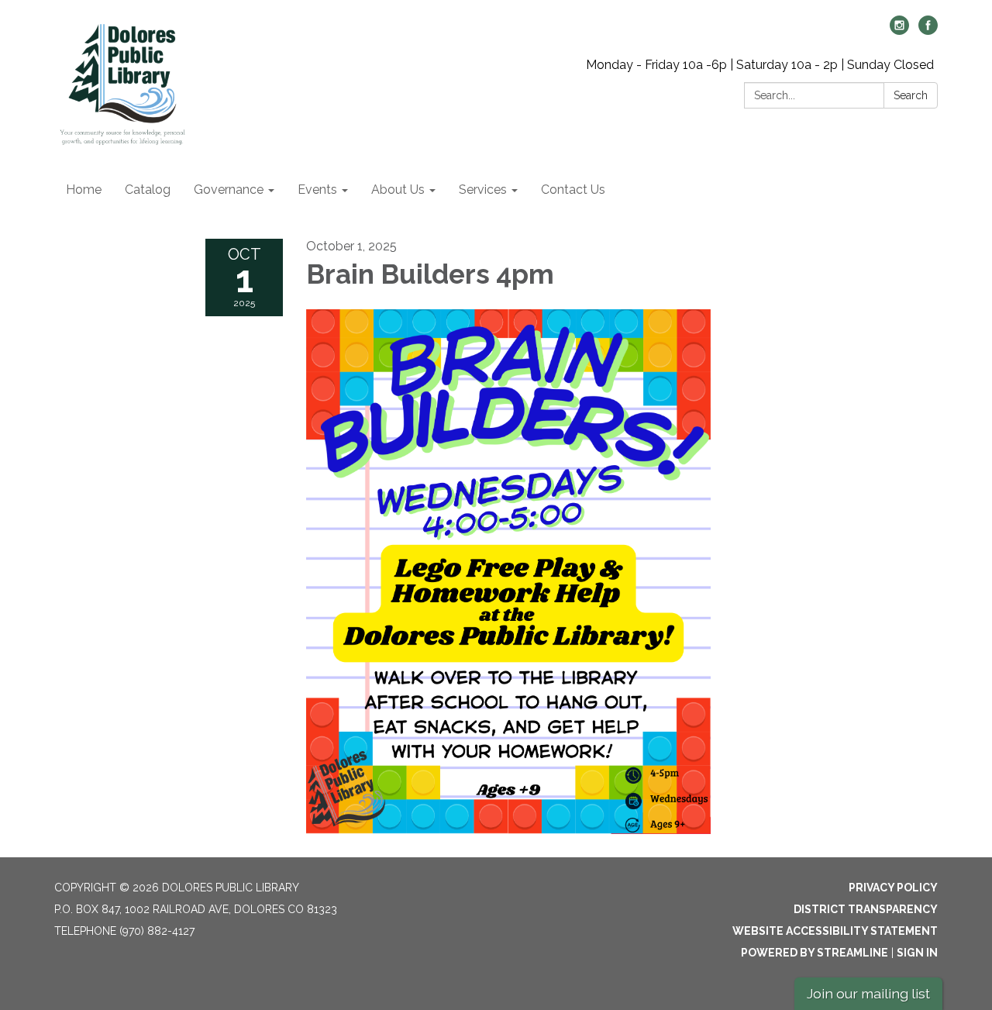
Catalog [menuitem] (147, 189)
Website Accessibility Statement (835, 931)
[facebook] (928, 30)
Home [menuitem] (84, 189)
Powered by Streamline (814, 952)
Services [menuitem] (483, 189)
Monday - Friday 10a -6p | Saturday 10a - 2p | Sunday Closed (760, 64)
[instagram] (899, 30)
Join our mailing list (868, 993)
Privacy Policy (893, 887)
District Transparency (866, 909)
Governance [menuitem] (229, 189)
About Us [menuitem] (398, 189)
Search (911, 95)
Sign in (917, 952)
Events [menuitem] (317, 189)
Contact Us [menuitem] (573, 189)
